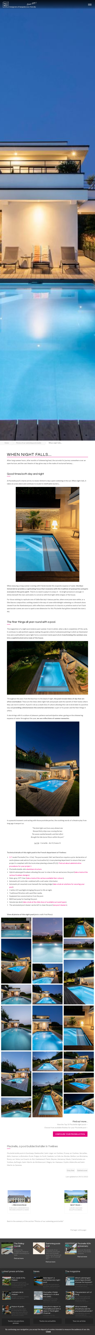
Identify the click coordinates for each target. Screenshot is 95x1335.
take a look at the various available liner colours (45, 878)
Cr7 (10, 857)
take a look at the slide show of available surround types (44, 902)
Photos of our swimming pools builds (28, 443)
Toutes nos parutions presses (16, 1322)
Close (48, 1331)
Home (7, 443)
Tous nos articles (79, 1321)
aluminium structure (33, 869)
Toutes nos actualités (47, 1321)
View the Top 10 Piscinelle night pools (71, 1124)
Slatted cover (82, 1170)
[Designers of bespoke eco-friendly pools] (5, 5)
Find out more (19, 1258)
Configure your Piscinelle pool (70, 1134)
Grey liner (70, 1170)
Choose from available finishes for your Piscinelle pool (65, 1127)
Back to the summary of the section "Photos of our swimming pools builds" (35, 1221)
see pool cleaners (59, 905)
